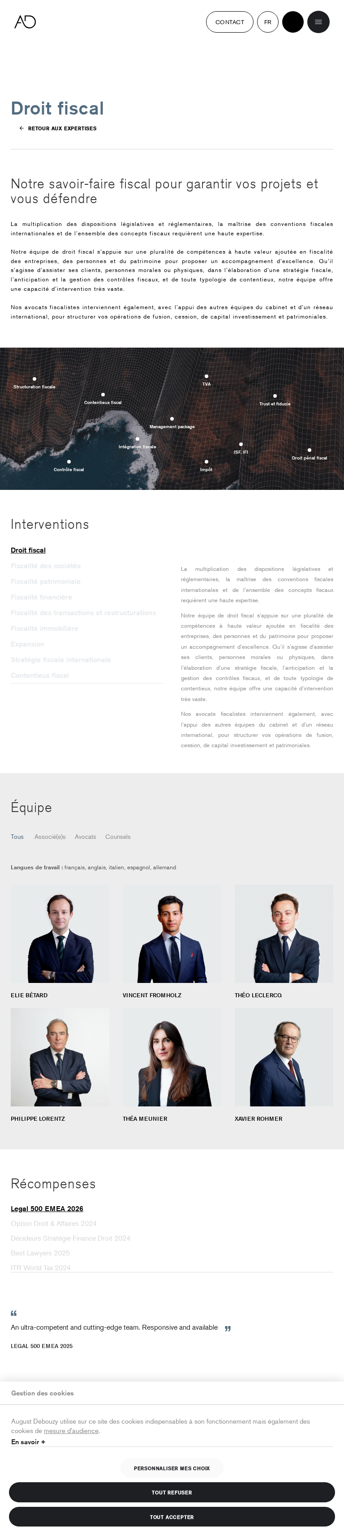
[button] (87, 550)
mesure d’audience (71, 1430)
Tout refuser (172, 1492)
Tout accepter (172, 1517)
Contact (229, 22)
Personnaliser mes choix (172, 1468)
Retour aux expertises (62, 128)
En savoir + (28, 1441)
